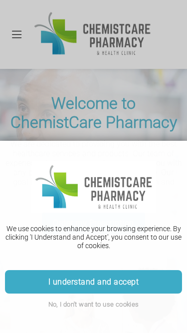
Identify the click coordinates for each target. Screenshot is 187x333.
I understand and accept (93, 282)
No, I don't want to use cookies (93, 304)
